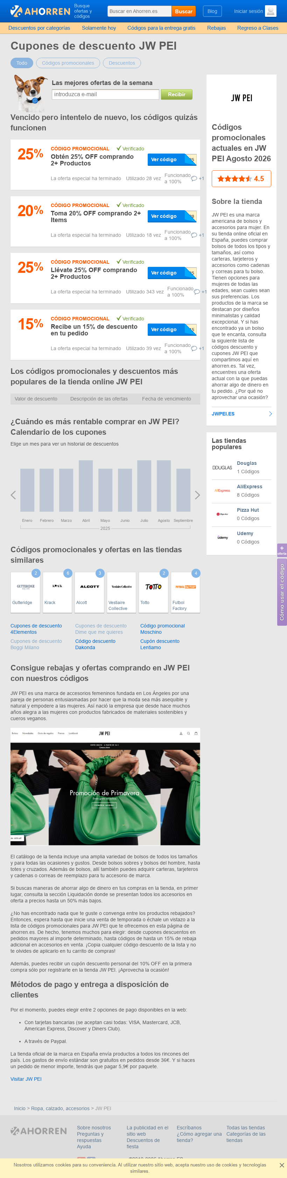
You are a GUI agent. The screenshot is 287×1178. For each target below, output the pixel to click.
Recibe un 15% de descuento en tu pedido (94, 330)
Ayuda (84, 1146)
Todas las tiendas (245, 1127)
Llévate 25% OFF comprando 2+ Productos (94, 273)
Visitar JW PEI (26, 1079)
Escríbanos (189, 1127)
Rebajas (216, 28)
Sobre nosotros (94, 1127)
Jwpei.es (223, 414)
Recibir (177, 94)
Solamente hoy (99, 28)
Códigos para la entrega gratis (161, 28)
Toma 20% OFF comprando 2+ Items (96, 216)
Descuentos (122, 63)
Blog (212, 11)
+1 (201, 178)
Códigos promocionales (68, 63)
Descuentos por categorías (39, 28)
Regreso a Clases (258, 28)
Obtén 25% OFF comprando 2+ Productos (92, 160)
